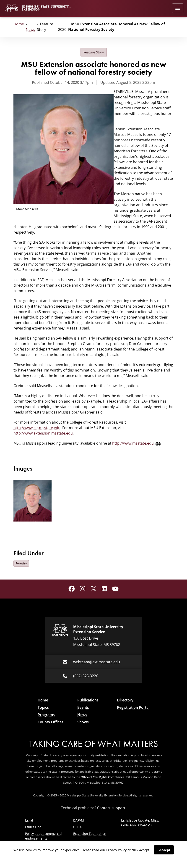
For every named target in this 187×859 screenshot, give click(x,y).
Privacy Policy (116, 850)
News (30, 29)
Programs (46, 714)
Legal (29, 820)
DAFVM (78, 820)
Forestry (21, 563)
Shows (83, 722)
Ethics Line (33, 827)
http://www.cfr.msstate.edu (36, 427)
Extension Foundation (89, 833)
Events (83, 707)
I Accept (164, 850)
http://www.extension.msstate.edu (43, 433)
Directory (125, 700)
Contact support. (111, 807)
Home (18, 23)
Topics (43, 707)
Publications (88, 700)
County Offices (50, 722)
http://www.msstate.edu (133, 443)
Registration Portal (133, 707)
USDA (77, 827)
